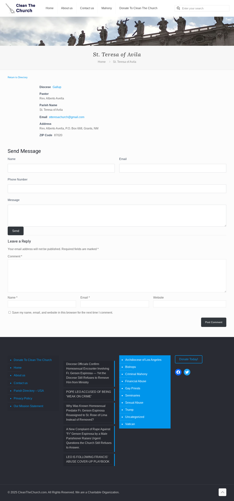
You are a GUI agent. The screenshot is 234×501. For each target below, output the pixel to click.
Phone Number (17, 179)
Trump (129, 409)
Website (158, 297)
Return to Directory (18, 77)
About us (19, 375)
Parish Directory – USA (29, 390)
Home (102, 61)
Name (12, 159)
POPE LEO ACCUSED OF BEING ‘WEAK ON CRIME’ (88, 394)
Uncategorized (134, 416)
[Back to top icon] (222, 492)
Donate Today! (188, 359)
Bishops (130, 366)
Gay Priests (132, 388)
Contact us (21, 383)
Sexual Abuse (134, 402)
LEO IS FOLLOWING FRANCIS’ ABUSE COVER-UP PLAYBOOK (88, 459)
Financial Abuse (135, 381)
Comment (15, 256)
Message (14, 200)
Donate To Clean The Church (33, 360)
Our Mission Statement (28, 406)
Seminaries (132, 395)
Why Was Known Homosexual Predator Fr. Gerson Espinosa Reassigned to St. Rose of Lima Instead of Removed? (86, 412)
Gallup (57, 87)
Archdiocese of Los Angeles (143, 359)
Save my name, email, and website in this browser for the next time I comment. (62, 312)
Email (123, 159)
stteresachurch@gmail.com (66, 117)
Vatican (130, 424)
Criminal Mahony (136, 374)
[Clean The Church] (20, 8)
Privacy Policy (23, 398)
